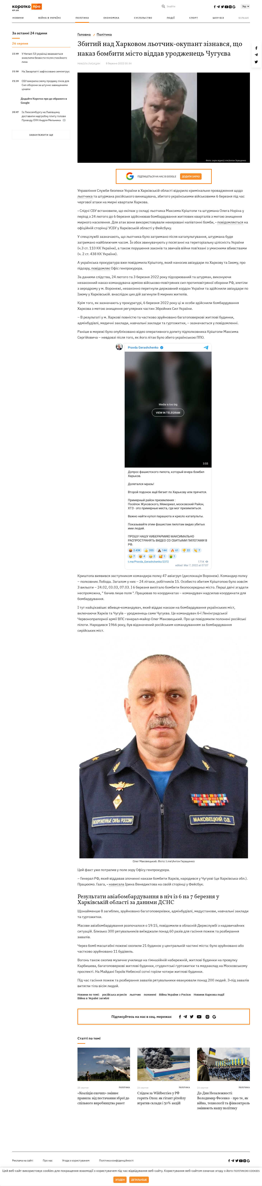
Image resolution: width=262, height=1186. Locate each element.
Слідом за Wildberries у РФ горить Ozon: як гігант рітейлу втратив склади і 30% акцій (161, 1098)
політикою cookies (247, 1171)
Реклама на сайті (22, 1160)
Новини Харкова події (209, 994)
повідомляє (100, 268)
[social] (214, 6)
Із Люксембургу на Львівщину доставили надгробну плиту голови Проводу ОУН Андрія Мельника (44, 116)
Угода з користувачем (76, 1160)
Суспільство (143, 17)
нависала (116, 884)
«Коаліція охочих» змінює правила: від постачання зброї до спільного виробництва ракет (103, 1098)
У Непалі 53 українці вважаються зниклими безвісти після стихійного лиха (44, 58)
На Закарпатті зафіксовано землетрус (46, 71)
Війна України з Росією (175, 994)
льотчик (135, 994)
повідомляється (230, 222)
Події (171, 17)
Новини (18, 17)
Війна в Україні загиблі (93, 998)
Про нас (48, 1160)
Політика (82, 17)
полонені (150, 994)
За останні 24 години (29, 33)
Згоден (120, 1179)
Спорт (193, 17)
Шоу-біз (218, 17)
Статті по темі (89, 1038)
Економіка (111, 17)
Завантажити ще (41, 134)
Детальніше (139, 1179)
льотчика (85, 196)
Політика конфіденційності (116, 1160)
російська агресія (114, 994)
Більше (244, 17)
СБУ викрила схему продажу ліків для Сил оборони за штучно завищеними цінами (45, 85)
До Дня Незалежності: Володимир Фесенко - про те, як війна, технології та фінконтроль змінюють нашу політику (223, 1101)
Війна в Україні (49, 17)
